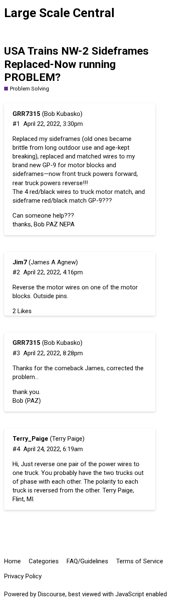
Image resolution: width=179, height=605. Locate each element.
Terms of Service (139, 561)
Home (12, 561)
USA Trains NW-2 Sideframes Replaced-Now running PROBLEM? (76, 64)
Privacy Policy (23, 576)
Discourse (51, 594)
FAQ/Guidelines (87, 561)
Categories (44, 561)
